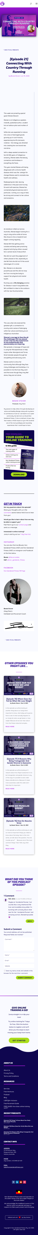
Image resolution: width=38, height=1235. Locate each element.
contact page (23, 525)
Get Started (19, 1040)
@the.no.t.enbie (14, 557)
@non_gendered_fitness (16, 560)
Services (7, 1089)
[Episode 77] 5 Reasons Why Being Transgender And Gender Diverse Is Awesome (19, 761)
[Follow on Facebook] (13, 1182)
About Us (7, 1070)
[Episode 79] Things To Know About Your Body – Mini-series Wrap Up (17, 1121)
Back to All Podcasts (12, 49)
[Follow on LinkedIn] (17, 1182)
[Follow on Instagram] (24, 1182)
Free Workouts (9, 1091)
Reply (30, 921)
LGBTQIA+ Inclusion (10, 1100)
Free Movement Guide (11, 1103)
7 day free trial (25, 534)
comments (7, 512)
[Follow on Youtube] (20, 1182)
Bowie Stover (15, 76)
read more (10, 726)
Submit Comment (25, 978)
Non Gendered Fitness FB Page (14, 571)
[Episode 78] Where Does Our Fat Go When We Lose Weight (19, 700)
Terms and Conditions (11, 1076)
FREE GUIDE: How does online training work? (17, 1107)
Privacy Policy (8, 1073)
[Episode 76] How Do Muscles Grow (19, 822)
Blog (5, 1097)
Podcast (7, 1094)
